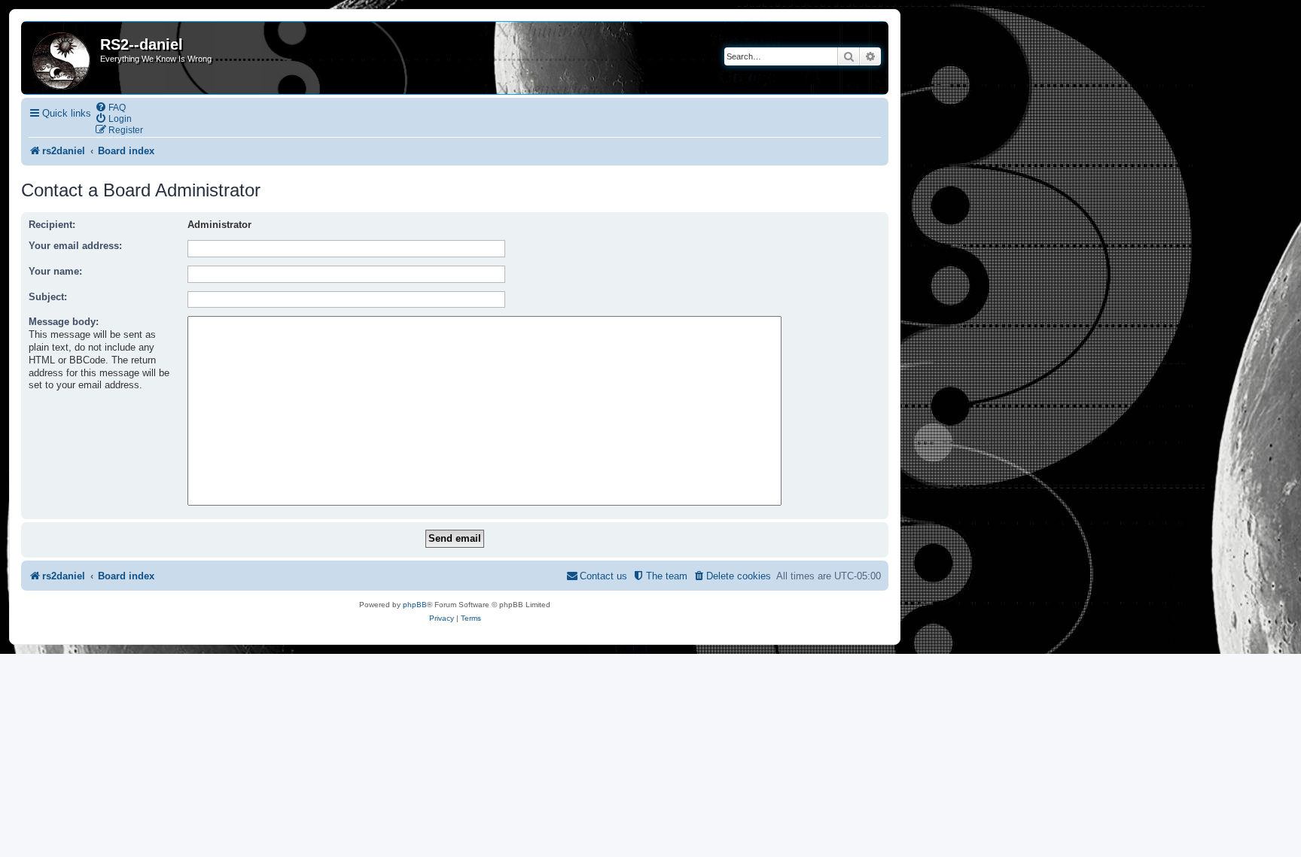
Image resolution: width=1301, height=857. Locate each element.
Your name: (55, 271)
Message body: (64, 321)
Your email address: (75, 245)
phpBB (415, 604)
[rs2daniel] (62, 58)
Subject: (48, 296)
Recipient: (52, 224)
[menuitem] (110, 107)
